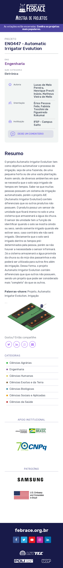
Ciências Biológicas (22, 388)
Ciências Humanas (21, 375)
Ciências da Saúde (21, 401)
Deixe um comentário (31, 133)
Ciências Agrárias (21, 362)
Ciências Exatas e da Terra (26, 382)
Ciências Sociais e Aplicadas (27, 395)
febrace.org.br (31, 530)
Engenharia (17, 369)
